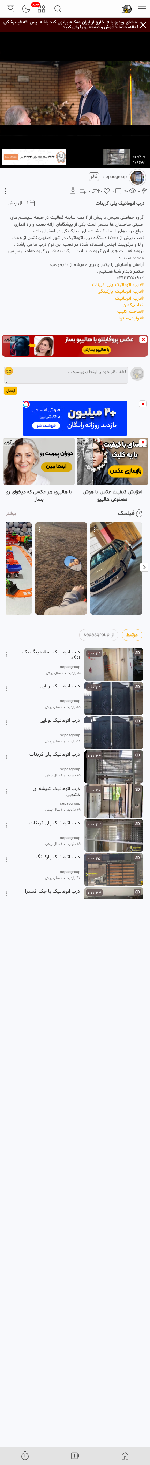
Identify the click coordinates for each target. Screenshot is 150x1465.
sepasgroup (115, 177)
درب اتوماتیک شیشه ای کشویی (56, 792)
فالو (94, 176)
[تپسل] (26, 404)
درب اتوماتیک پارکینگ (58, 857)
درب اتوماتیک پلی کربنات (54, 754)
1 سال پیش (18, 203)
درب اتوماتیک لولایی (60, 686)
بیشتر (11, 513)
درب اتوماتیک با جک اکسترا (52, 891)
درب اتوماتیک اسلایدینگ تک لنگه (51, 655)
